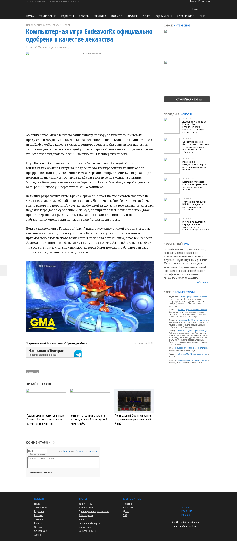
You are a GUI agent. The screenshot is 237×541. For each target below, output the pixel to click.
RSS (125, 515)
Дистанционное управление (94, 511)
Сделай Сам (163, 16)
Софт (146, 16)
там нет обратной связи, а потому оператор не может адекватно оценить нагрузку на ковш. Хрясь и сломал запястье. (187, 302)
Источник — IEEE (143, 343)
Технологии (47, 16)
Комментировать (41, 472)
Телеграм (128, 503)
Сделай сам (40, 530)
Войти (66, 451)
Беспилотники (86, 507)
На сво (172, 356)
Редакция (186, 510)
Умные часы (85, 527)
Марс (81, 519)
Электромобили (87, 530)
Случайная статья (189, 99)
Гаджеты (67, 16)
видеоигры (32, 371)
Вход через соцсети (87, 451)
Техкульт (43, 8)
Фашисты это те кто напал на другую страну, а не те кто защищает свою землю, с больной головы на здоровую (189, 314)
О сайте (185, 507)
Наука (30, 16)
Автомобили (185, 16)
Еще (202, 16)
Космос (116, 16)
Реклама (186, 514)
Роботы (84, 16)
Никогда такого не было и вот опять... (186, 363)
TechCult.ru (193, 522)
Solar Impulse (86, 515)
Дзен (126, 511)
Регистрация (204, 1)
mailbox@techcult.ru (185, 526)
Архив (37, 534)
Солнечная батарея (89, 523)
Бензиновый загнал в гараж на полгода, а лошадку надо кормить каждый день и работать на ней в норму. (188, 325)
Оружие (132, 16)
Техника (100, 16)
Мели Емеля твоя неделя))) (182, 350)
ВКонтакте (128, 507)
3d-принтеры (86, 503)
